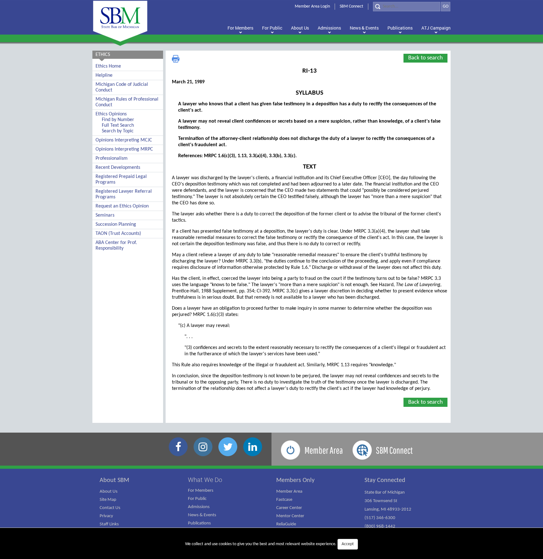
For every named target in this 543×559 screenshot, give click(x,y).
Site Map (108, 499)
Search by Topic (118, 131)
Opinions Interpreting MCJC (124, 140)
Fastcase (284, 499)
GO (445, 6)
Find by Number (118, 119)
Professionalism (112, 158)
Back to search (425, 58)
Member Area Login (312, 6)
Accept (348, 544)
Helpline (104, 75)
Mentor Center (290, 516)
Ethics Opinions (111, 114)
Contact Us (110, 508)
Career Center (289, 508)
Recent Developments (118, 167)
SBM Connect (351, 6)
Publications (199, 523)
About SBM (114, 480)
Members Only (295, 480)
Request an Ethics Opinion (122, 206)
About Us (109, 491)
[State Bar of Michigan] (120, 21)
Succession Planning (116, 224)
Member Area (289, 491)
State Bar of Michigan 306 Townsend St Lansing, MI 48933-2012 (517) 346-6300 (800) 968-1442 (388, 509)
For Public (197, 498)
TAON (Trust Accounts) (118, 233)
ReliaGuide (286, 524)
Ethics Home (108, 66)
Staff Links (109, 524)
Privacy (106, 516)
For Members (200, 490)
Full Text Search (118, 125)
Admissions (199, 507)
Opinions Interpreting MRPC (124, 149)
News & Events (202, 515)
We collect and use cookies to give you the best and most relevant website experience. (269, 544)
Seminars (105, 215)
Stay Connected (385, 480)
